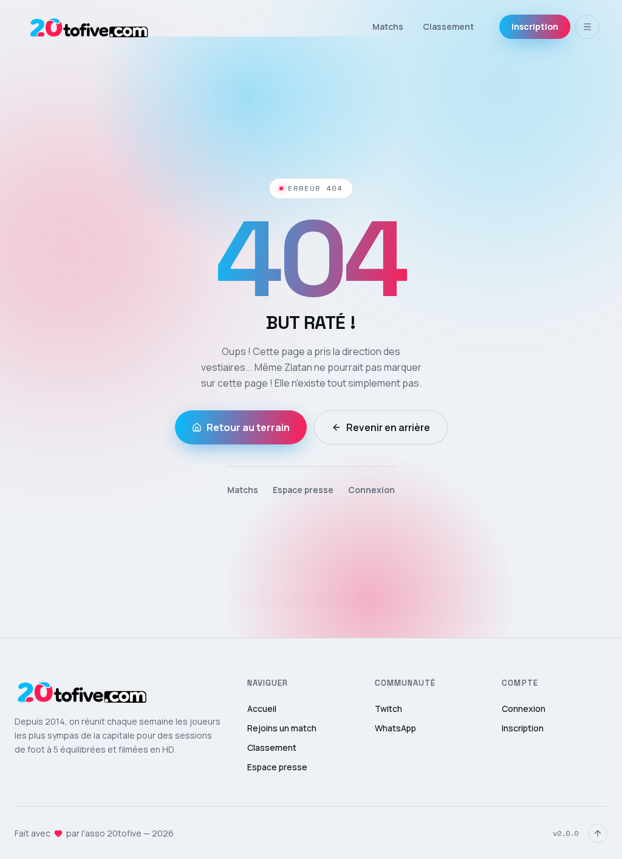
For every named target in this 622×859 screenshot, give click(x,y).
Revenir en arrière (388, 427)
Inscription (534, 26)
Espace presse (303, 489)
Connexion (371, 489)
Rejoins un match (281, 728)
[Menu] (587, 27)
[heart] (58, 833)
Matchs (387, 26)
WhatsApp (395, 728)
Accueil (261, 708)
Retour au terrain (248, 427)
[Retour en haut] (597, 833)
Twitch (388, 708)
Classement (448, 26)
